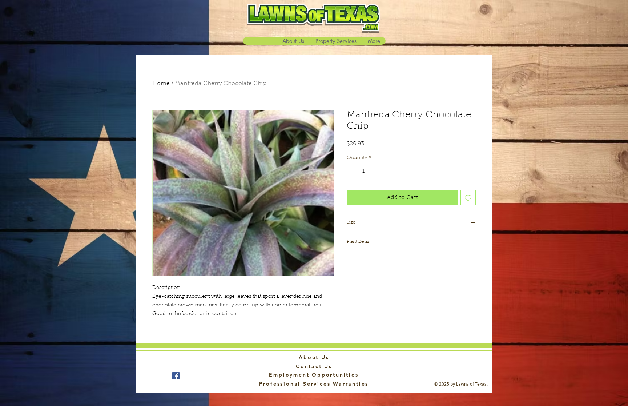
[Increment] (374, 171)
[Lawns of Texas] (176, 375)
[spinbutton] (363, 171)
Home (161, 84)
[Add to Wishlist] (468, 197)
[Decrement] (352, 171)
